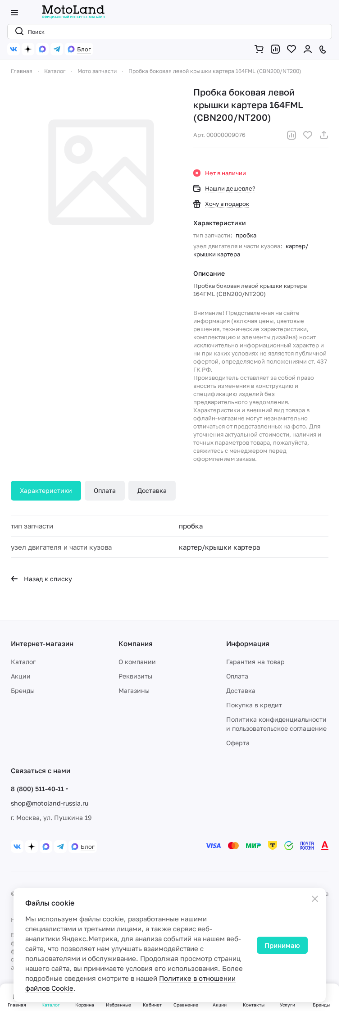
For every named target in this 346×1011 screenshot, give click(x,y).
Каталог (23, 661)
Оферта (238, 743)
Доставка (152, 490)
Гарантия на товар (255, 661)
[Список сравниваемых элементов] (277, 49)
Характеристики (46, 490)
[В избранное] (307, 135)
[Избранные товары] (293, 49)
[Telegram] (56, 49)
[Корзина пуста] (261, 49)
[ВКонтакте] (13, 49)
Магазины (134, 690)
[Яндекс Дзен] (28, 49)
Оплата (105, 490)
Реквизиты (135, 676)
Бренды (23, 690)
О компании (137, 661)
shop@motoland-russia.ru (49, 803)
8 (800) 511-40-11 (37, 788)
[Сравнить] (291, 135)
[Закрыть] (315, 899)
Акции (21, 676)
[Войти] (309, 49)
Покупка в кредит (254, 705)
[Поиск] (17, 31)
